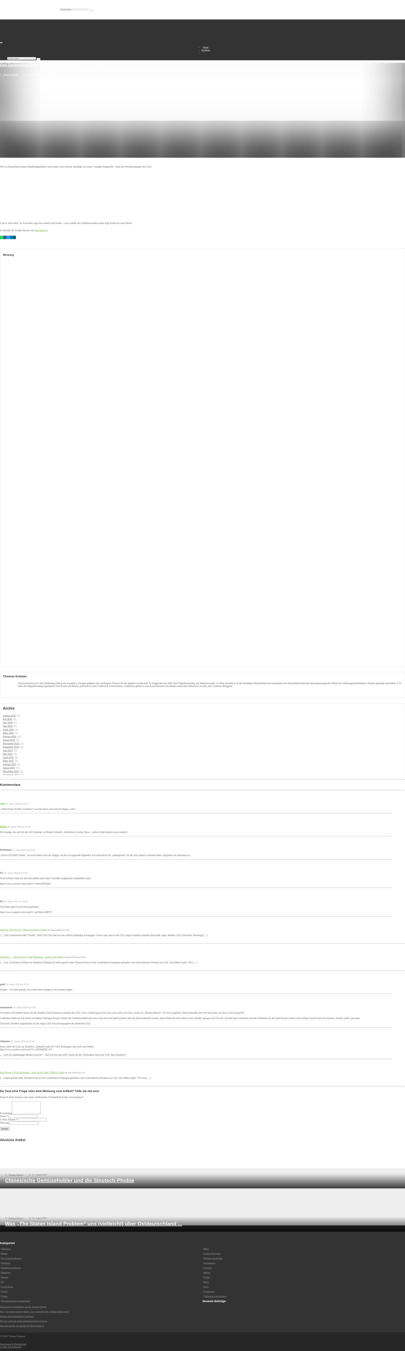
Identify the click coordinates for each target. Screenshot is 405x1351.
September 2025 (11, 747)
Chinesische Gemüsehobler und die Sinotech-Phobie (23, 1307)
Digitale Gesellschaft (213, 1258)
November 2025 (11, 743)
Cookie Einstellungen (11, 1347)
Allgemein (52, 74)
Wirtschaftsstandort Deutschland (15, 1301)
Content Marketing (212, 1253)
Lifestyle (208, 1268)
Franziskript (40, 230)
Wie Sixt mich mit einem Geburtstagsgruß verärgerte (23, 1321)
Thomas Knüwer (10, 75)
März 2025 (8, 761)
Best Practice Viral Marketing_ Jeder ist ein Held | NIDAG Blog (32, 1072)
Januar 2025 (9, 768)
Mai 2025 (7, 754)
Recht (206, 1282)
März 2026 (8, 733)
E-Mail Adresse (8, 1119)
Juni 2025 (8, 750)
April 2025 (8, 757)
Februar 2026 (9, 736)
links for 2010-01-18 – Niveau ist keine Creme (23, 930)
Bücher (4, 1253)
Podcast (4, 1277)
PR (2, 1282)
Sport (206, 1287)
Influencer (5, 1263)
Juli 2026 (7, 719)
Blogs (206, 1249)
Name (3, 1116)
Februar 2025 (9, 764)
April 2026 (8, 729)
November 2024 (11, 774)
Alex (2, 803)
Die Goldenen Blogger (11, 1258)
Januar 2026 (9, 740)
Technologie (209, 1291)
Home (205, 47)
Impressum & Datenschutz (13, 1344)
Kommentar (6, 1113)
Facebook (205, 50)
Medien (207, 1272)
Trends (4, 1296)
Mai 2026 (7, 726)
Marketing (5, 1272)
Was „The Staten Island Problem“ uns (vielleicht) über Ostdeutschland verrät (34, 1312)
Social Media (7, 1287)
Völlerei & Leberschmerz (215, 1296)
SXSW (4, 1291)
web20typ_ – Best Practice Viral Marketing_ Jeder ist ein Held (31, 957)
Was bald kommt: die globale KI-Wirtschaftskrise (22, 1326)
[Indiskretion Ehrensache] (33, 41)
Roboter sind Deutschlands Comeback (17, 1316)
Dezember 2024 (11, 771)
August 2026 (9, 715)
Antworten (400, 814)
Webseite (4, 1122)
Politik (207, 1277)
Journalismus (209, 1263)
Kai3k (3, 826)
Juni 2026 (8, 722)
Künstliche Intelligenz (11, 1268)
